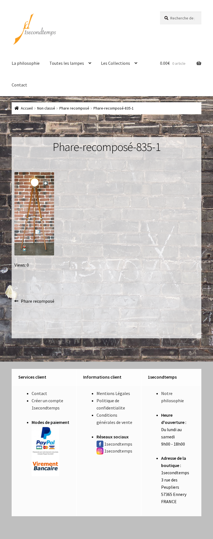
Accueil (27, 108)
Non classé (46, 108)
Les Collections (115, 63)
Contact (19, 85)
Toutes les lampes (66, 63)
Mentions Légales (113, 393)
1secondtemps (118, 444)
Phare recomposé (74, 108)
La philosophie (26, 63)
